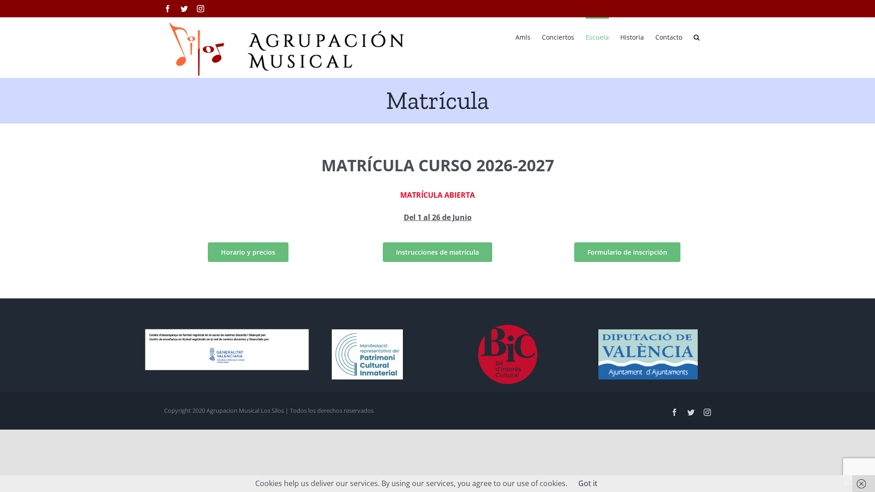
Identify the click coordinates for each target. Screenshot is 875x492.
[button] (697, 36)
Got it (587, 483)
